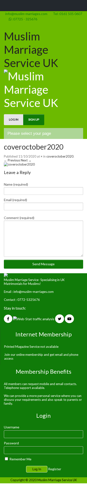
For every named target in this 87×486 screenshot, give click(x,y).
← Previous (12, 160)
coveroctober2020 (33, 146)
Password (11, 443)
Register (54, 469)
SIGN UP (33, 119)
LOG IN (13, 119)
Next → (26, 160)
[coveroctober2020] (19, 164)
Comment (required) (19, 218)
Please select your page (29, 133)
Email (15, 200)
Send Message (43, 264)
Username (11, 427)
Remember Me (20, 459)
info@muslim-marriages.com (25, 14)
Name (16, 184)
